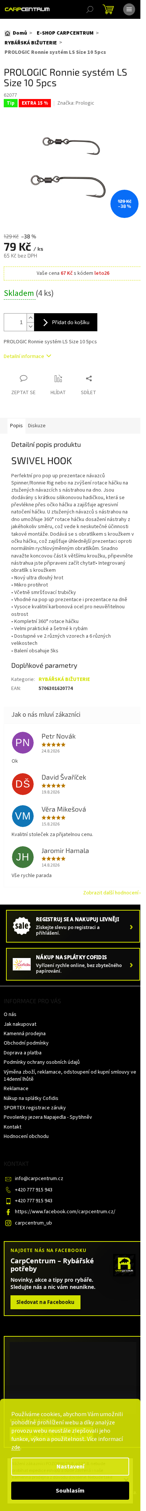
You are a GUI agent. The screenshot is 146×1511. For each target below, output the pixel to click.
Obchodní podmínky (26, 1043)
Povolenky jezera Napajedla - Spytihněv (48, 1117)
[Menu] (129, 9)
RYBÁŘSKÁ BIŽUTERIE (64, 679)
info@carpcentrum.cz (39, 1178)
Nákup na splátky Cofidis (31, 1098)
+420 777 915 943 (33, 1190)
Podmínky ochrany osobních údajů (42, 1062)
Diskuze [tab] (37, 426)
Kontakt (12, 1127)
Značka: (75, 103)
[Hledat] (89, 9)
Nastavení (70, 1466)
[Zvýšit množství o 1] (30, 318)
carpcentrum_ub (33, 1223)
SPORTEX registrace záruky (35, 1108)
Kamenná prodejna (25, 1033)
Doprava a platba (23, 1053)
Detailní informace (24, 356)
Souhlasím (70, 1491)
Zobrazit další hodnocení (111, 893)
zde (15, 1447)
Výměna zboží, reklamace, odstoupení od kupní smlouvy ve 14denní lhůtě (70, 1075)
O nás (10, 1014)
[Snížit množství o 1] (30, 326)
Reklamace (16, 1088)
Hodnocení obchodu (26, 1136)
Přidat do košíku (70, 322)
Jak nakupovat (20, 1024)
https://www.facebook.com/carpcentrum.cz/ (65, 1212)
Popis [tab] (16, 426)
